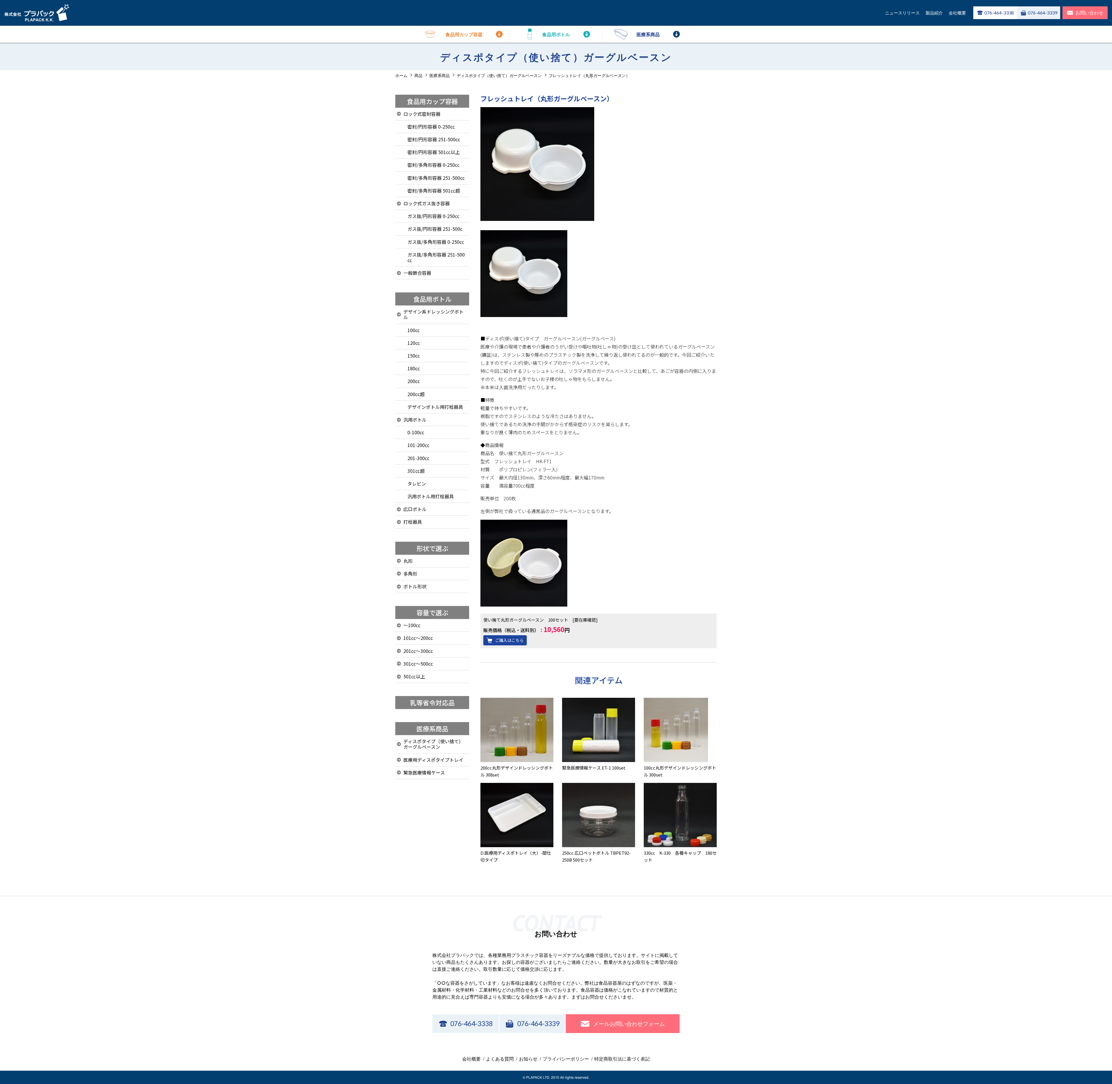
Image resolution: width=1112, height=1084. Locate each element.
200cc (413, 381)
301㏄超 (416, 470)
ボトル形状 (415, 586)
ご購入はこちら (509, 640)
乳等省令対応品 (432, 702)
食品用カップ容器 (432, 101)
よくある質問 (500, 1058)
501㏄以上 (414, 676)
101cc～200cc (418, 637)
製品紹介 (934, 13)
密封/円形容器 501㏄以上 (433, 152)
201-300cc (418, 458)
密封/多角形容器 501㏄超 (433, 190)
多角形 (410, 573)
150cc (413, 355)
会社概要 (957, 13)
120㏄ (413, 342)
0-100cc (415, 432)
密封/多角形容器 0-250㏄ (433, 164)
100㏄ (413, 330)
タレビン (416, 483)
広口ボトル (415, 509)
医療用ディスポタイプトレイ (433, 759)
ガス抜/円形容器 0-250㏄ (433, 216)
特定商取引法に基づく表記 (622, 1058)
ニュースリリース (902, 13)
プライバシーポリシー (566, 1058)
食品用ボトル (432, 298)
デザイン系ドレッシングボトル (433, 314)
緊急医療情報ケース (424, 772)
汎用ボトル (415, 419)
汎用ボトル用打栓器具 (430, 496)
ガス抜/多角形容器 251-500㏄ (436, 257)
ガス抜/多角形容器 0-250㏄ (435, 241)
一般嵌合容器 (417, 272)
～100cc (411, 625)
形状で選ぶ (432, 548)
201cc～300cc (418, 650)
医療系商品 (432, 728)
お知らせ (528, 1058)
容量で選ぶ (432, 612)
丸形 (408, 560)
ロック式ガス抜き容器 (426, 203)
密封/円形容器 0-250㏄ (431, 126)
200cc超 (416, 394)
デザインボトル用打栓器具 (435, 406)
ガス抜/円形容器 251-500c (434, 228)
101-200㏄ (418, 445)
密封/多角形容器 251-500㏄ (436, 177)
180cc (413, 368)
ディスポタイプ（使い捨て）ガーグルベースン (433, 744)
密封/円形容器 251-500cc (433, 139)
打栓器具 (412, 521)
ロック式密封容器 (421, 113)
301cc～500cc (418, 663)
